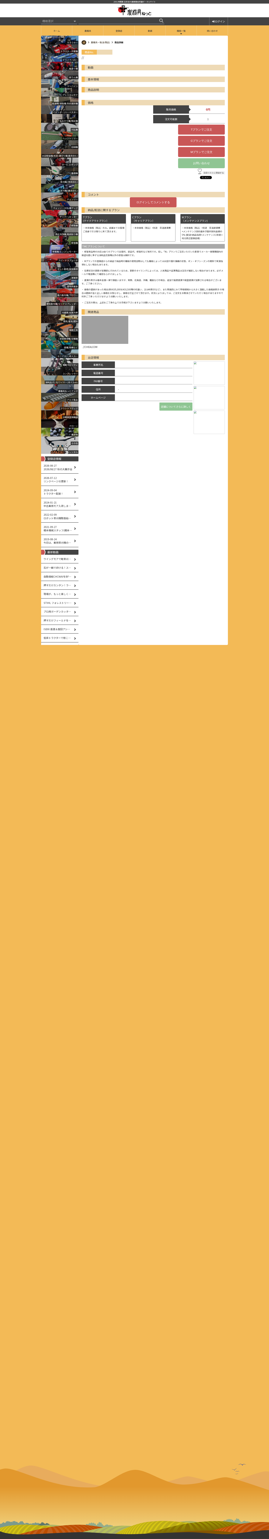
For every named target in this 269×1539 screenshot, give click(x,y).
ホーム (56, 30)
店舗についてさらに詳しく (176, 406)
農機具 (88, 30)
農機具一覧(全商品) (100, 42)
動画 (150, 30)
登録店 (119, 30)
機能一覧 (181, 30)
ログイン (220, 21)
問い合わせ (212, 30)
